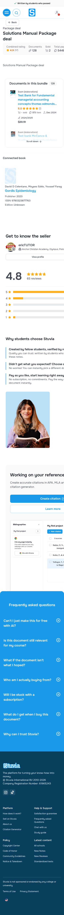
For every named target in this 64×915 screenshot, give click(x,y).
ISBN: (8, 200)
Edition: (9, 204)
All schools (39, 845)
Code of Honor (10, 850)
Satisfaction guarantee (45, 813)
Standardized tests (43, 861)
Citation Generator (12, 829)
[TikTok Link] (12, 792)
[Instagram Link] (6, 792)
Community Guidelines (14, 856)
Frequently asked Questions (42, 820)
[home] (32, 12)
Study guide (40, 832)
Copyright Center (11, 845)
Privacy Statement (29, 891)
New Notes (39, 850)
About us (7, 824)
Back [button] (14, 22)
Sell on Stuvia (10, 818)
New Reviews (41, 856)
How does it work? (12, 813)
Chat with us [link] (40, 827)
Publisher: (10, 196)
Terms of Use (9, 891)
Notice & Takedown (12, 861)
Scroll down (32, 141)
